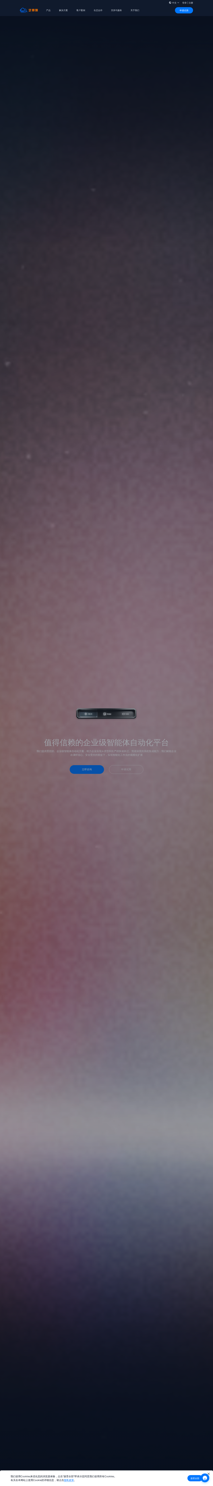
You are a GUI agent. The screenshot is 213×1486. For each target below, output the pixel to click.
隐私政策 (69, 1480)
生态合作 (98, 10)
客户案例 (80, 10)
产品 (48, 10)
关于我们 (135, 10)
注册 (191, 2)
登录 (184, 2)
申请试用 (184, 10)
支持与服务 (116, 10)
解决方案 (63, 10)
